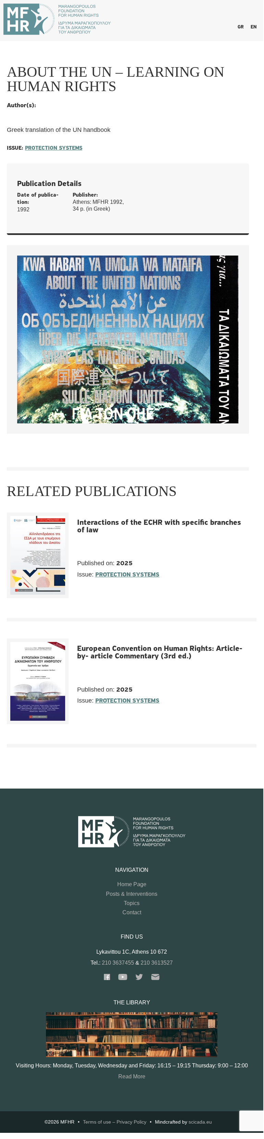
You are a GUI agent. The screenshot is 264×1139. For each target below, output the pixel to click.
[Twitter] (139, 978)
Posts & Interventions (131, 894)
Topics (132, 903)
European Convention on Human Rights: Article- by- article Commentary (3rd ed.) (159, 652)
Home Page (131, 884)
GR (241, 27)
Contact (131, 912)
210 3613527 (157, 963)
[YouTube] (122, 978)
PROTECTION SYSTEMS (53, 148)
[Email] (155, 978)
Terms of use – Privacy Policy (114, 1122)
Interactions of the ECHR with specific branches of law (159, 526)
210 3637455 (118, 963)
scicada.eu (200, 1122)
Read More (131, 1076)
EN (253, 27)
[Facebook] (107, 978)
